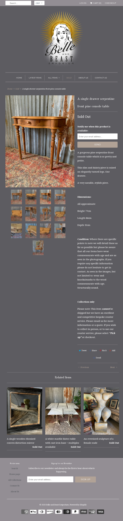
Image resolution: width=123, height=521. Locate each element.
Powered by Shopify (78, 505)
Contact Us (101, 78)
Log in (83, 3)
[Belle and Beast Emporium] (61, 39)
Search (15, 468)
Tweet (84, 351)
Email (98, 358)
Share (94, 351)
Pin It (104, 351)
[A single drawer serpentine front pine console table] (39, 141)
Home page (14, 474)
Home (19, 78)
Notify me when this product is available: (93, 128)
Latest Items (35, 78)
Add (113, 351)
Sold (69, 78)
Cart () (97, 3)
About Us (83, 78)
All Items (52, 78)
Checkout (110, 3)
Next (112, 367)
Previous (84, 367)
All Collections (14, 480)
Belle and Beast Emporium (57, 505)
